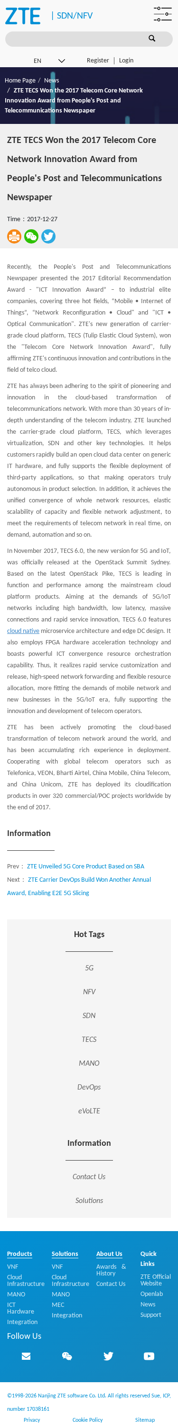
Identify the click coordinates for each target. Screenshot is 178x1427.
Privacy (32, 1420)
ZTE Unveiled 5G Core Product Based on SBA (85, 866)
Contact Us (89, 1177)
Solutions (89, 1201)
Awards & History (111, 1270)
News (51, 80)
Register (98, 60)
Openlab (152, 1294)
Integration (22, 1322)
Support (151, 1315)
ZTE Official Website (156, 1280)
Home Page (20, 80)
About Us (109, 1254)
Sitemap (145, 1420)
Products (19, 1254)
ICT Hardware (20, 1308)
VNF (12, 1267)
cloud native (23, 631)
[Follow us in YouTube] (149, 1356)
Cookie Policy (88, 1420)
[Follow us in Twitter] (108, 1356)
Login (126, 60)
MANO (16, 1294)
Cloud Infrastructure (26, 1281)
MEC (58, 1305)
